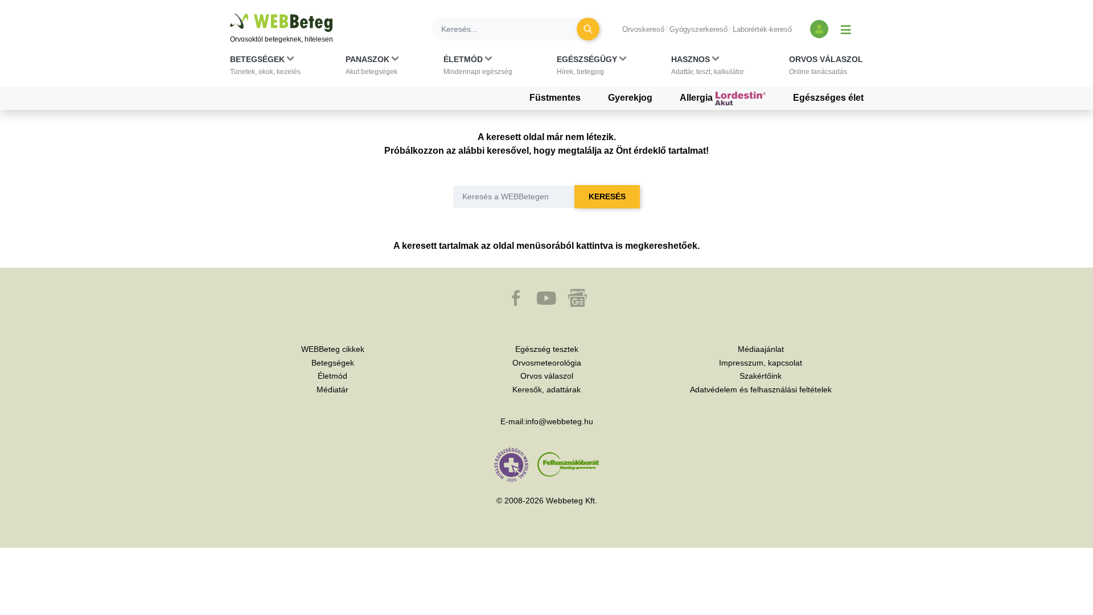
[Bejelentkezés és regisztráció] (819, 29)
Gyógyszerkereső (698, 29)
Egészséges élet (828, 97)
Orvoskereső (643, 29)
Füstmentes (555, 97)
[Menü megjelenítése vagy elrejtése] (845, 29)
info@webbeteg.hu (559, 421)
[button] (265, 68)
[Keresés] (588, 29)
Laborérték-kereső (762, 29)
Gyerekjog (630, 97)
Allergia (697, 97)
